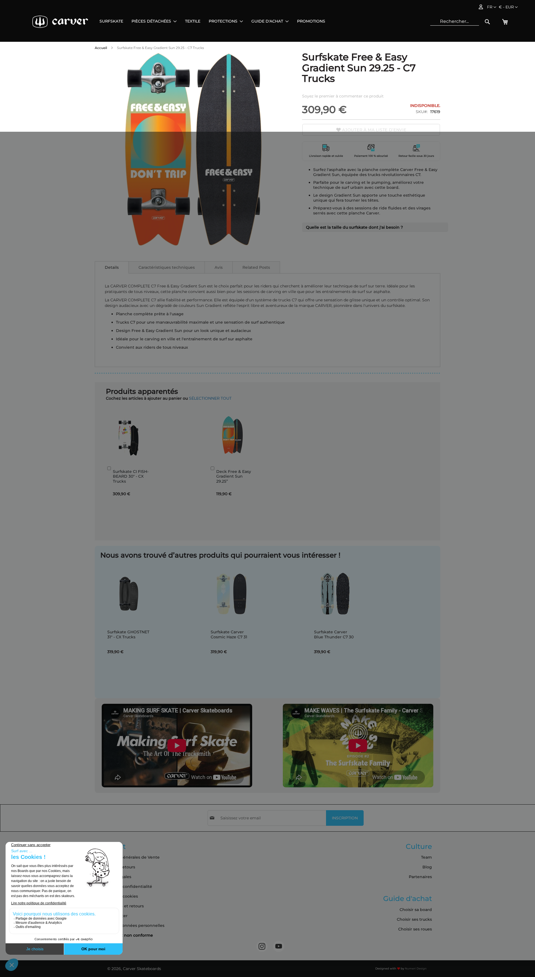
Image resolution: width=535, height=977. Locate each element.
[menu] (212, 21)
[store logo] (60, 22)
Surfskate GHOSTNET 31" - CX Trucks (128, 634)
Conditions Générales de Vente (128, 857)
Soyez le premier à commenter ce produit (343, 96)
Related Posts (256, 267)
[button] (508, 7)
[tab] (112, 267)
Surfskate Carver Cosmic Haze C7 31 (229, 634)
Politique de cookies (117, 896)
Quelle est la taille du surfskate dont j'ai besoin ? (354, 227)
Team (426, 857)
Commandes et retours (120, 905)
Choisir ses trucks (414, 919)
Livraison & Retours (116, 866)
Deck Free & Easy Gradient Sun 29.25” (233, 476)
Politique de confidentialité (124, 886)
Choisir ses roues (415, 929)
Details (112, 267)
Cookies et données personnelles (130, 925)
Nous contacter (112, 915)
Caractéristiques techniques (166, 267)
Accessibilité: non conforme (125, 935)
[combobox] (454, 21)
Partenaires (420, 876)
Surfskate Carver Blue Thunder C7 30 (334, 634)
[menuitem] (111, 21)
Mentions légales (114, 876)
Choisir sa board (416, 909)
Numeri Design (416, 968)
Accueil (101, 48)
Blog (427, 866)
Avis (219, 267)
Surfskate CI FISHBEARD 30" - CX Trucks (131, 476)
